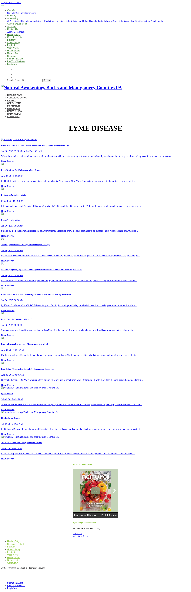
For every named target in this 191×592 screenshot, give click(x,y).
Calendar (11, 13)
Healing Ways (13, 34)
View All (77, 533)
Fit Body (11, 40)
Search (10, 80)
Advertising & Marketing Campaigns (47, 21)
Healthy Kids (13, 50)
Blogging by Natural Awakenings (147, 21)
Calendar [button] (11, 10)
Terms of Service (37, 568)
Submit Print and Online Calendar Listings (86, 21)
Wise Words (13, 48)
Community (12, 56)
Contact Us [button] (12, 29)
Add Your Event (80, 536)
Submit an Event (15, 58)
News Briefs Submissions (118, 21)
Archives (11, 26)
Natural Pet (12, 53)
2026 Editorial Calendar (18, 21)
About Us (11, 31)
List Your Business (16, 61)
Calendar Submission (26, 13)
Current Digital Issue (17, 23)
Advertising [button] (12, 18)
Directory (11, 15)
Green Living (13, 42)
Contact (20, 31)
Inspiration (12, 45)
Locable (23, 568)
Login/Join (12, 64)
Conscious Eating (15, 37)
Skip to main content (11, 2)
